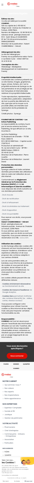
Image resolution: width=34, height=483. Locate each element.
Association (9, 440)
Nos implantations (12, 395)
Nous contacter (17, 356)
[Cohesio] (13, 4)
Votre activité (10, 423)
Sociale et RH (10, 411)
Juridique (8, 415)
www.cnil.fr (24, 238)
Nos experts (9, 392)
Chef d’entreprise (11, 431)
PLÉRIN (7, 452)
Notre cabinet (10, 381)
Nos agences (8, 448)
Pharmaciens (10, 427)
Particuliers (9, 443)
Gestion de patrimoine (13, 418)
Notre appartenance (13, 399)
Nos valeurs (9, 388)
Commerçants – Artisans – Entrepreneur (15, 435)
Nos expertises (10, 404)
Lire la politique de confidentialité (10, 475)
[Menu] (2, 5)
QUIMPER (8, 455)
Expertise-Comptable (13, 408)
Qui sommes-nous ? (13, 385)
